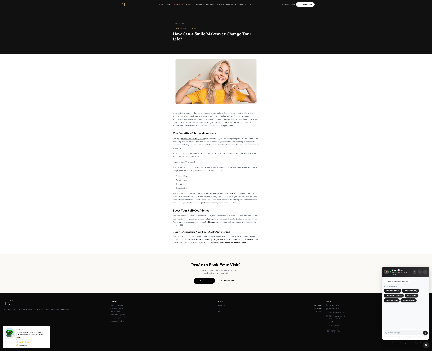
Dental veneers (182, 180)
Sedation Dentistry (117, 321)
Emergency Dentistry (118, 318)
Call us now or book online (240, 239)
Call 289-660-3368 (227, 281)
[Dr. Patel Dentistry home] (124, 4)
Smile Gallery (231, 4)
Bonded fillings (182, 176)
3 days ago (19, 340)
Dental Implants (116, 312)
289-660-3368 (289, 4)
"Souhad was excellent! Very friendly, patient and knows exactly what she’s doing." (30, 334)
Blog (416, 343)
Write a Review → (335, 325)
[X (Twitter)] (339, 331)
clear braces (234, 193)
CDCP (220, 4)
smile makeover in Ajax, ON (193, 138)
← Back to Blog (178, 23)
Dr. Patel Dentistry (230, 122)
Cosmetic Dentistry (117, 308)
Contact (251, 4)
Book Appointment (204, 281)
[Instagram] (333, 331)
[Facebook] (328, 331)
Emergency (178, 4)
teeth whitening (208, 222)
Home (161, 4)
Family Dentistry (116, 305)
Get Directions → (335, 322)
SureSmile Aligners (117, 315)
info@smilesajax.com (336, 312)
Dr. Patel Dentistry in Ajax (207, 239)
